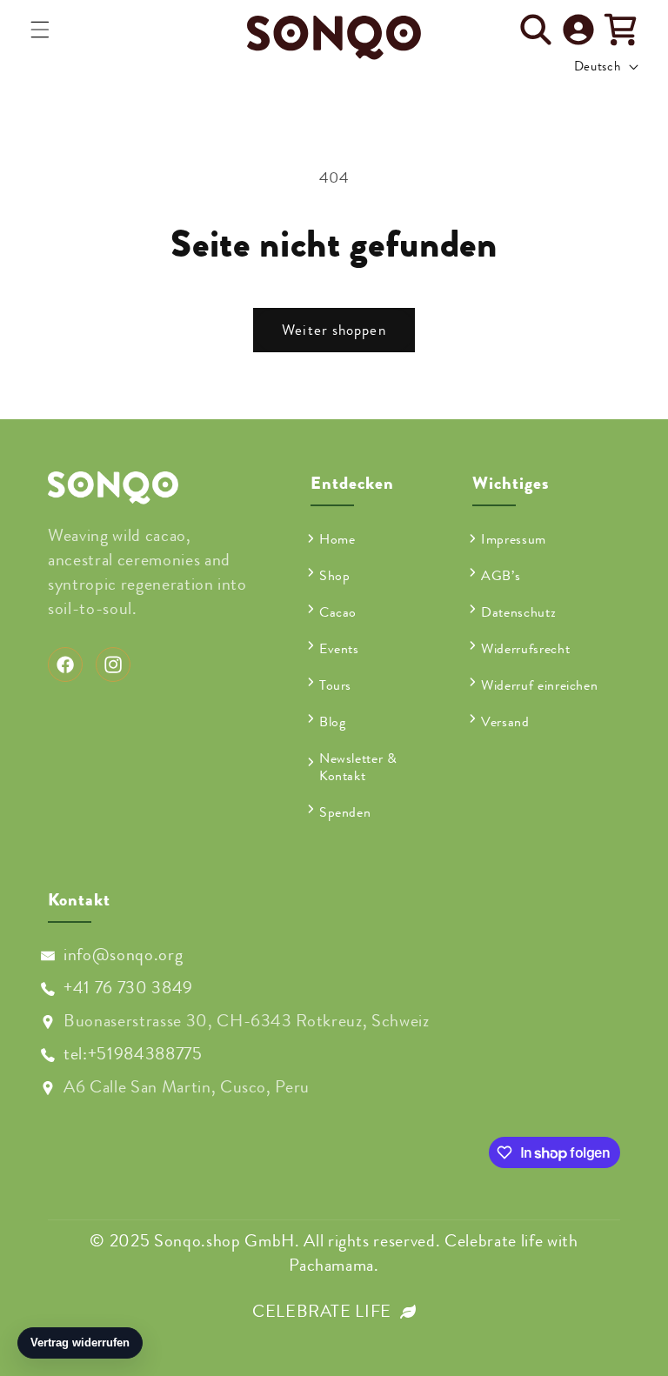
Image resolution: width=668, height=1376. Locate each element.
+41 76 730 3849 (128, 987)
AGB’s (500, 575)
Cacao (338, 612)
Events (339, 648)
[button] (40, 29)
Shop (335, 575)
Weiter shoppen (333, 330)
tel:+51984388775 (133, 1053)
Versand (505, 721)
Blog (332, 721)
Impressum (513, 540)
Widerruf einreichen (539, 685)
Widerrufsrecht (525, 648)
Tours (335, 685)
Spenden (345, 812)
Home (337, 540)
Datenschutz (518, 612)
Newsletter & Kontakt (358, 767)
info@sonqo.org (123, 954)
